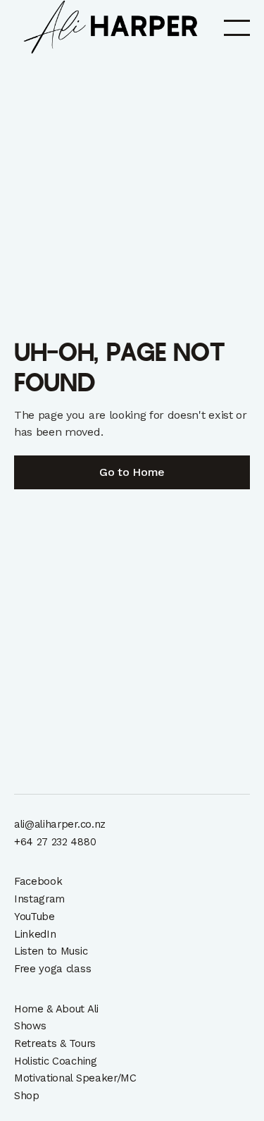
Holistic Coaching (55, 1061)
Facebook (38, 881)
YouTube (34, 916)
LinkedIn (35, 934)
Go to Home (132, 472)
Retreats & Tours (55, 1043)
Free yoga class (52, 968)
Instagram (39, 899)
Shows (30, 1025)
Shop (26, 1095)
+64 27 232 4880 (55, 841)
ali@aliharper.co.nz (60, 824)
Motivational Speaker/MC (75, 1078)
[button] (237, 26)
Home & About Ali (56, 1009)
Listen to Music (50, 951)
